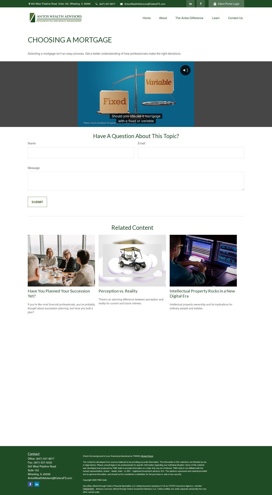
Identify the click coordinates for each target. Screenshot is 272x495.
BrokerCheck (147, 455)
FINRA (86, 488)
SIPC (92, 488)
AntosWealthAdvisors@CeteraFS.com (144, 4)
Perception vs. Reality (118, 290)
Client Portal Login (228, 4)
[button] (146, 17)
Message (34, 168)
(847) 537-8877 (107, 4)
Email (141, 143)
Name (32, 143)
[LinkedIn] (190, 3)
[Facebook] (201, 3)
